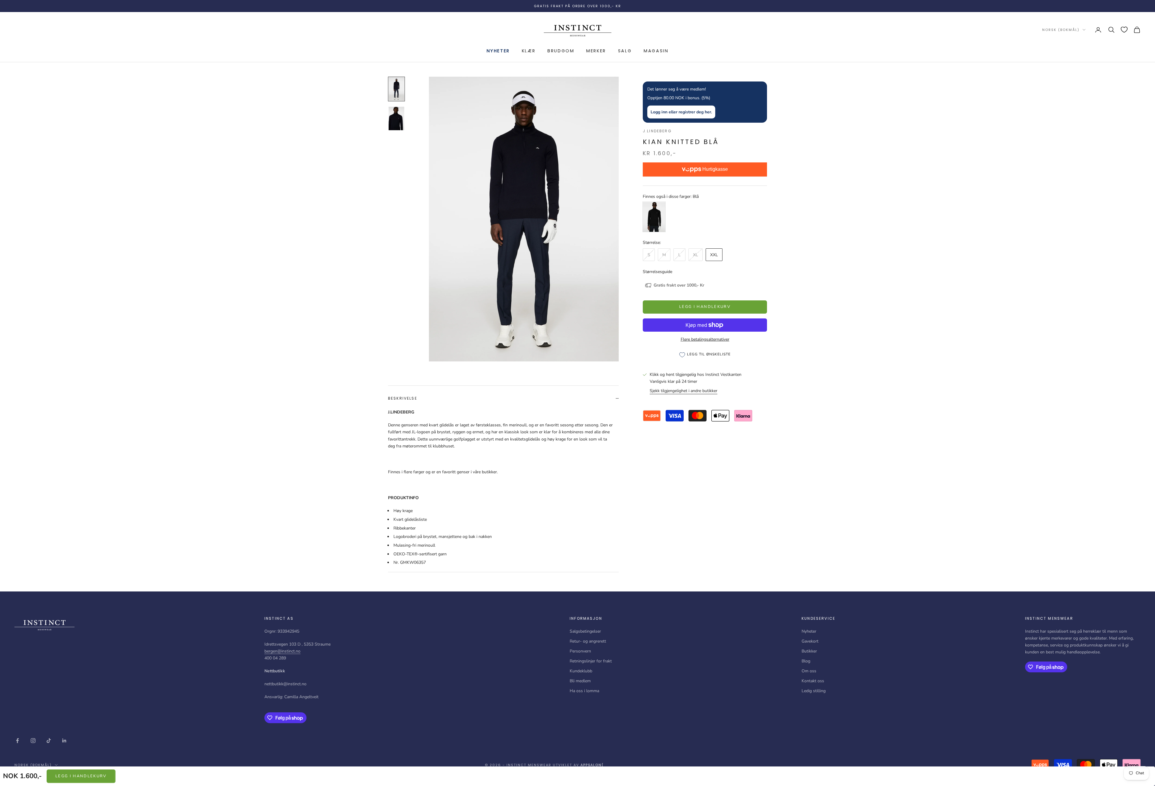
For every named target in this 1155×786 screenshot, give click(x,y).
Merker (596, 51)
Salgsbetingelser (585, 631)
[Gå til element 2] (396, 118)
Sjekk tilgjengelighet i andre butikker (683, 391)
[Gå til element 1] (396, 89)
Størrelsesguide (657, 272)
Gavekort (810, 641)
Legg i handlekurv (81, 776)
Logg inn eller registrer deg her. (681, 112)
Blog (806, 661)
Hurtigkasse (714, 169)
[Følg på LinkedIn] (64, 741)
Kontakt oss (813, 681)
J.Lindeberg (657, 131)
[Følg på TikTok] (49, 741)
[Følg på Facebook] (17, 741)
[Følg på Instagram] (33, 741)
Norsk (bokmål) (1061, 29)
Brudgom (560, 51)
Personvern (580, 651)
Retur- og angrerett (588, 641)
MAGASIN (656, 51)
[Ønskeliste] (1124, 29)
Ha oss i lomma (584, 691)
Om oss (809, 671)
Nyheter (498, 51)
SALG (625, 51)
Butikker (809, 651)
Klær (528, 51)
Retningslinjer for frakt (591, 661)
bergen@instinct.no (282, 651)
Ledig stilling (814, 691)
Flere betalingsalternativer (705, 339)
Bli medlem (580, 681)
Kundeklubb (581, 671)
